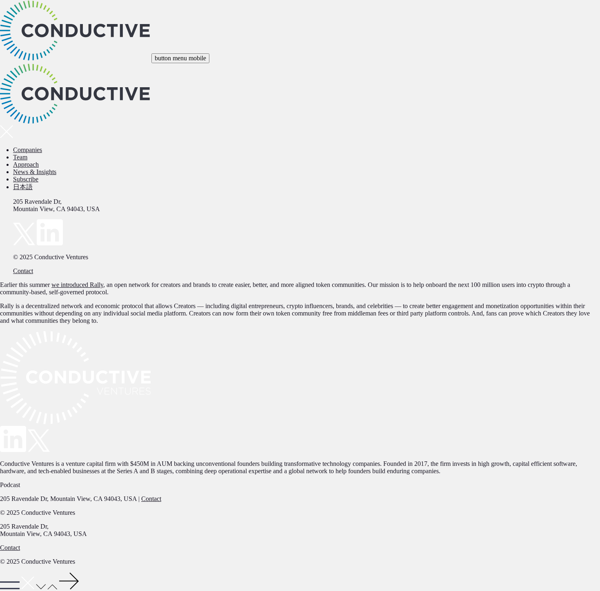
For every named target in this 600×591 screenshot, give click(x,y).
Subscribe (25, 179)
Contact (23, 270)
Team (20, 157)
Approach (26, 164)
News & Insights (34, 171)
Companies (27, 149)
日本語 (23, 186)
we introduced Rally (77, 284)
